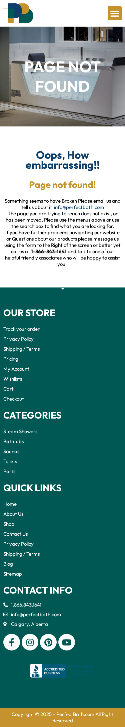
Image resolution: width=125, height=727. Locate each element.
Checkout (13, 399)
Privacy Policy (18, 339)
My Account (16, 369)
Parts (9, 471)
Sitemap (12, 574)
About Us (13, 514)
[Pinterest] (48, 642)
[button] (115, 13)
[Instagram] (30, 642)
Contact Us (15, 534)
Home (10, 504)
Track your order (21, 329)
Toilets (10, 461)
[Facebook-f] (11, 642)
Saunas (11, 451)
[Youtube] (66, 642)
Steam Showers (20, 431)
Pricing (10, 359)
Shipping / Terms (21, 349)
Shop (8, 524)
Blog (8, 564)
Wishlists (12, 379)
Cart (8, 389)
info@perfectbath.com (79, 207)
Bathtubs (13, 441)
